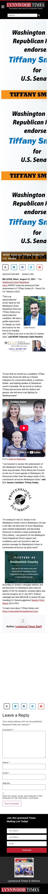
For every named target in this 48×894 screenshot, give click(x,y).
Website (6, 783)
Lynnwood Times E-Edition (24, 881)
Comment (8, 730)
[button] (5, 267)
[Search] (39, 15)
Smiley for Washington (17, 459)
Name (6, 762)
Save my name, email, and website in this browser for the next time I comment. (22, 797)
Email (5, 773)
